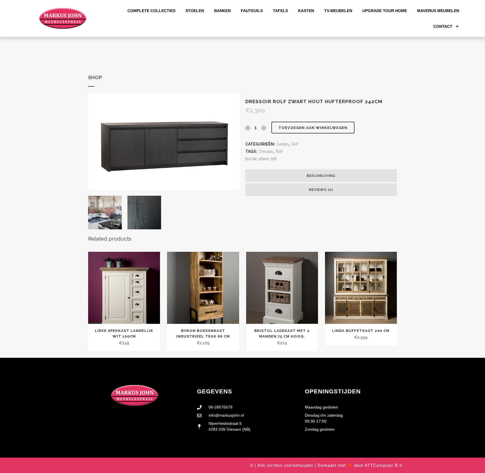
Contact (442, 26)
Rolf (294, 144)
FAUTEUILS (252, 10)
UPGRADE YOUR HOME (384, 10)
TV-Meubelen (338, 10)
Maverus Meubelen (438, 10)
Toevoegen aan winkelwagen (312, 128)
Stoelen (195, 10)
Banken (222, 10)
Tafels (280, 10)
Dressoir (266, 151)
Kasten (306, 10)
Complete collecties (151, 10)
